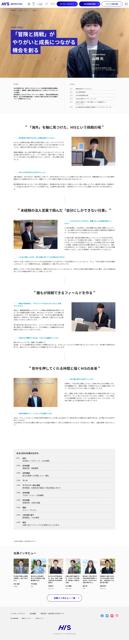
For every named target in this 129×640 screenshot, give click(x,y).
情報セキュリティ (26, 618)
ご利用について (39, 618)
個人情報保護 (14, 618)
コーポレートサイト (18, 613)
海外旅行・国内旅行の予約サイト (52, 613)
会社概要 (33, 613)
